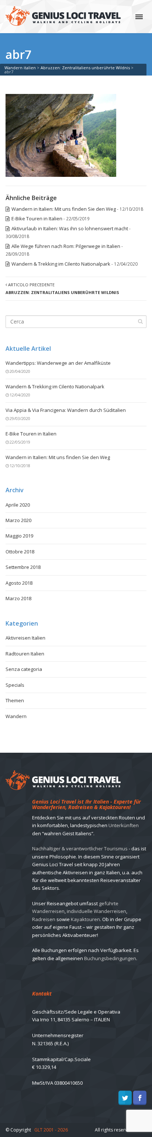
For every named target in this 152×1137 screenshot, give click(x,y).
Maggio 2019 (19, 535)
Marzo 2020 (18, 520)
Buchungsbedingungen (110, 958)
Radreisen (43, 919)
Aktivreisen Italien (25, 637)
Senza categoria (24, 669)
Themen (15, 700)
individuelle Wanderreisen (96, 911)
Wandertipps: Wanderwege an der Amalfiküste (58, 363)
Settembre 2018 (23, 567)
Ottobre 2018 (20, 551)
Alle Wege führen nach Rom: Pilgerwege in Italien (65, 246)
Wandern (16, 716)
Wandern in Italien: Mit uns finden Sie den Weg (63, 209)
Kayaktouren (85, 919)
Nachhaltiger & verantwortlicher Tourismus (80, 848)
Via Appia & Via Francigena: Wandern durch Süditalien (66, 410)
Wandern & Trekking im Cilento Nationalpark (60, 263)
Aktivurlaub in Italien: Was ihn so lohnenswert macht (69, 228)
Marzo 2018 (18, 598)
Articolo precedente (62, 288)
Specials (15, 685)
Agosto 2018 (19, 583)
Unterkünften (123, 825)
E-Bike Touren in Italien (36, 218)
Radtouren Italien (25, 653)
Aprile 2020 (18, 504)
